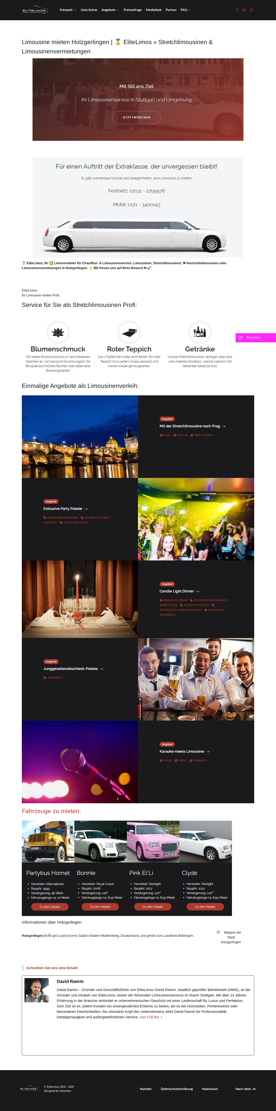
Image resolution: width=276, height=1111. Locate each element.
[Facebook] (87, 1037)
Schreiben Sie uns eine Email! (52, 968)
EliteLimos (29, 290)
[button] (256, 337)
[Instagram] (149, 1037)
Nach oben (244, 1089)
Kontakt (146, 1089)
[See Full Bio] (161, 1017)
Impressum (210, 1089)
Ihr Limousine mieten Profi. (41, 295)
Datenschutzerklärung (177, 1089)
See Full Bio (149, 1017)
